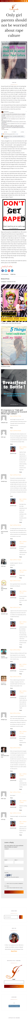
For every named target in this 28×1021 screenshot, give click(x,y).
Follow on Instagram (15, 1006)
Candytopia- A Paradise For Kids (8, 281)
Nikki (2, 437)
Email (16, 859)
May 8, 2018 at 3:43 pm (15, 713)
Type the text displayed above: (11, 877)
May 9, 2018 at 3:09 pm (15, 649)
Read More (14, 951)
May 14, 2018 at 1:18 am (15, 416)
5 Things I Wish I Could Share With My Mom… (11, 323)
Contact (6, 1)
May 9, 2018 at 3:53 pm (15, 580)
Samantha (3, 613)
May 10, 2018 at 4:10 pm (15, 475)
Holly (2, 566)
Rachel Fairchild (4, 531)
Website (6, 866)
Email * (14, 979)
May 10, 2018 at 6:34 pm (15, 430)
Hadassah (3, 422)
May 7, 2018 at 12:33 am (15, 813)
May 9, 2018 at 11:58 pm (15, 559)
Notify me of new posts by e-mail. (14, 887)
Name (6, 859)
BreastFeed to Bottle (5, 366)
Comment (6, 848)
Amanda (3, 481)
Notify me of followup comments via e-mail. (13, 885)
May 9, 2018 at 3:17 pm (15, 607)
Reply (11, 427)
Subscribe (11, 1)
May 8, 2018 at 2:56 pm (15, 747)
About (2, 1)
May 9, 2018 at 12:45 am (15, 676)
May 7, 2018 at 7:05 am (15, 792)
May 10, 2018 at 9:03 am (15, 525)
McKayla (3, 719)
